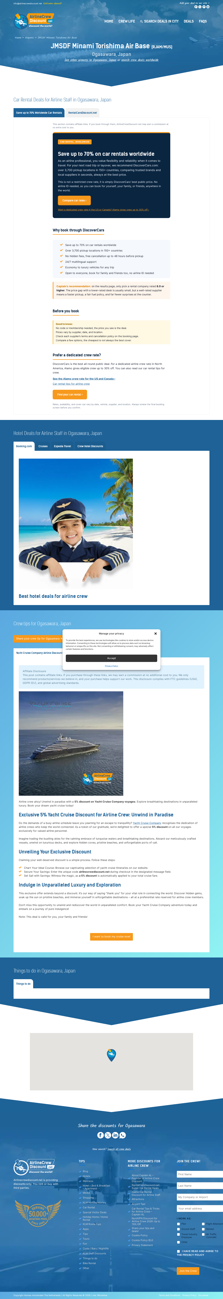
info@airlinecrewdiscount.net (28, 3)
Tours (86, 1238)
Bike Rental (89, 1263)
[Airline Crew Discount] (54, 21)
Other (86, 1268)
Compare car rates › (74, 200)
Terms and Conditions (169, 1295)
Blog (85, 1171)
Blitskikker (102, 1295)
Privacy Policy (111, 665)
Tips (85, 1233)
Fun (85, 1243)
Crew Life (127, 21)
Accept (111, 658)
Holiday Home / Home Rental (95, 1218)
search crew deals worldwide (140, 60)
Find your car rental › (70, 394)
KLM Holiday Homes (94, 1202)
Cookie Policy (140, 1235)
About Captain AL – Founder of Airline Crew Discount (145, 1178)
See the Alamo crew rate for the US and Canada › (84, 378)
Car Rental (89, 1207)
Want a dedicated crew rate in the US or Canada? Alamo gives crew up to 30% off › (103, 209)
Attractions (138, 1199)
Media (86, 1192)
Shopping (88, 1197)
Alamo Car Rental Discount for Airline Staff (146, 1193)
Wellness (88, 1181)
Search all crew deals (119, 1149)
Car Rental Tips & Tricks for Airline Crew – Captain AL (145, 1211)
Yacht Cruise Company (147, 823)
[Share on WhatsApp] (122, 1137)
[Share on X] (108, 1137)
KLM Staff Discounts (94, 1253)
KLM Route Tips (92, 1224)
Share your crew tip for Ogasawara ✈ (39, 638)
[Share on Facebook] (100, 1137)
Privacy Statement (142, 1245)
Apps (86, 1229)
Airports (29, 38)
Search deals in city (161, 21)
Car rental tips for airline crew (71, 383)
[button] (155, 633)
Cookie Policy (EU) (142, 1240)
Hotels (86, 1176)
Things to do (90, 1258)
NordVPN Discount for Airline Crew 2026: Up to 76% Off (146, 1221)
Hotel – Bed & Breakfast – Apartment (96, 1187)
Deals (189, 21)
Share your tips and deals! (143, 1230)
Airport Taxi (138, 1204)
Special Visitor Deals (95, 1212)
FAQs (203, 21)
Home (108, 21)
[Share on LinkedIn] (115, 1137)
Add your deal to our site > (194, 3)
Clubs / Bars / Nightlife (96, 1248)
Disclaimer (203, 1295)
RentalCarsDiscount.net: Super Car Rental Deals (146, 1187)
